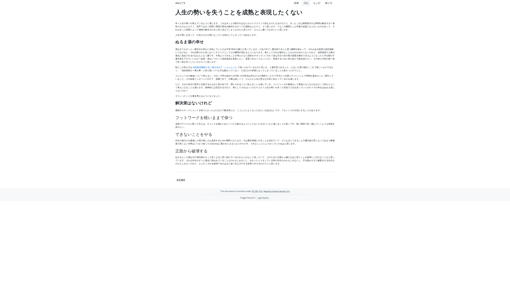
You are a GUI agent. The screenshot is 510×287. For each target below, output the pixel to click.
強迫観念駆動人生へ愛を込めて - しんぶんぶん (215, 67)
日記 (306, 3)
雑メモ (328, 3)
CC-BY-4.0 (257, 191)
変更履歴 (181, 180)
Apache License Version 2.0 (277, 191)
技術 (296, 3)
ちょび (316, 3)
